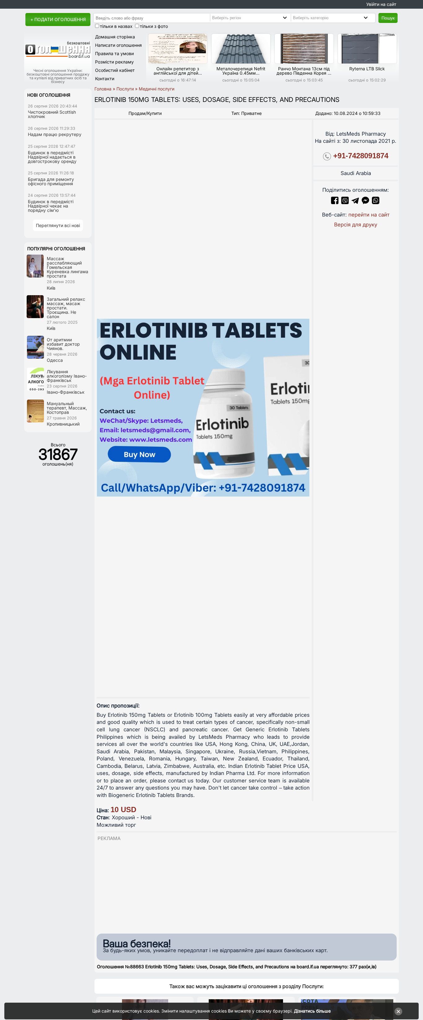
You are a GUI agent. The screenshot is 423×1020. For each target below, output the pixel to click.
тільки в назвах (116, 26)
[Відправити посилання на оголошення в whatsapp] (375, 202)
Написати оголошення (118, 45)
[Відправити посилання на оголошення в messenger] (366, 202)
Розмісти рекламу (114, 61)
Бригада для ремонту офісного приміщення (51, 181)
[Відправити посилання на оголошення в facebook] (334, 202)
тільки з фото (154, 26)
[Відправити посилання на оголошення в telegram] (355, 202)
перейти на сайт (369, 215)
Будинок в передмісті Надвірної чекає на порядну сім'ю (50, 206)
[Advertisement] (246, 885)
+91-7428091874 (360, 155)
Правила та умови (114, 53)
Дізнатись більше (312, 1010)
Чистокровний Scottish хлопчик (52, 114)
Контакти (104, 78)
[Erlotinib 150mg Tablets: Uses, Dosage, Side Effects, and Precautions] (203, 407)
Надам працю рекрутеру (54, 134)
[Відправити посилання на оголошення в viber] (345, 202)
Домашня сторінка (115, 36)
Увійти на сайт (381, 4)
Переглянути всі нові (58, 225)
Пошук (388, 17)
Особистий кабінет (115, 70)
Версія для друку (355, 224)
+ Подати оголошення (58, 19)
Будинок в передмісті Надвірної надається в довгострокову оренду (52, 157)
